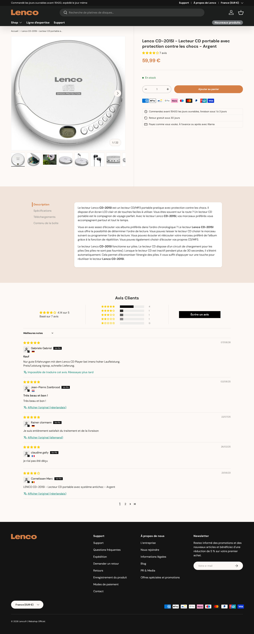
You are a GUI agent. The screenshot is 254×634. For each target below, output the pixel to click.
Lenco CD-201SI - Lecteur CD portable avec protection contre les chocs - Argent (42, 31)
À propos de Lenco (205, 2)
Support (184, 2)
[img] (31, 343)
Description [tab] (41, 204)
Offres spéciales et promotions (160, 577)
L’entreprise (148, 543)
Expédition (100, 557)
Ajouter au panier (208, 89)
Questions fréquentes (107, 550)
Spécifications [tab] (42, 210)
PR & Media (148, 570)
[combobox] (132, 12)
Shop (14, 22)
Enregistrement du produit (110, 577)
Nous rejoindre (150, 550)
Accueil (14, 31)
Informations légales (153, 557)
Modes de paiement (106, 584)
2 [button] (125, 504)
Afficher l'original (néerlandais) (47, 407)
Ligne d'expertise (38, 22)
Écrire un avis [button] (200, 314)
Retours (98, 570)
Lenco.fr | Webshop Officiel (32, 621)
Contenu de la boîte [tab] (46, 223)
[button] (241, 12)
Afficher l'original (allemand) (45, 437)
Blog (143, 563)
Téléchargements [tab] (44, 217)
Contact (98, 591)
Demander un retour (106, 563)
